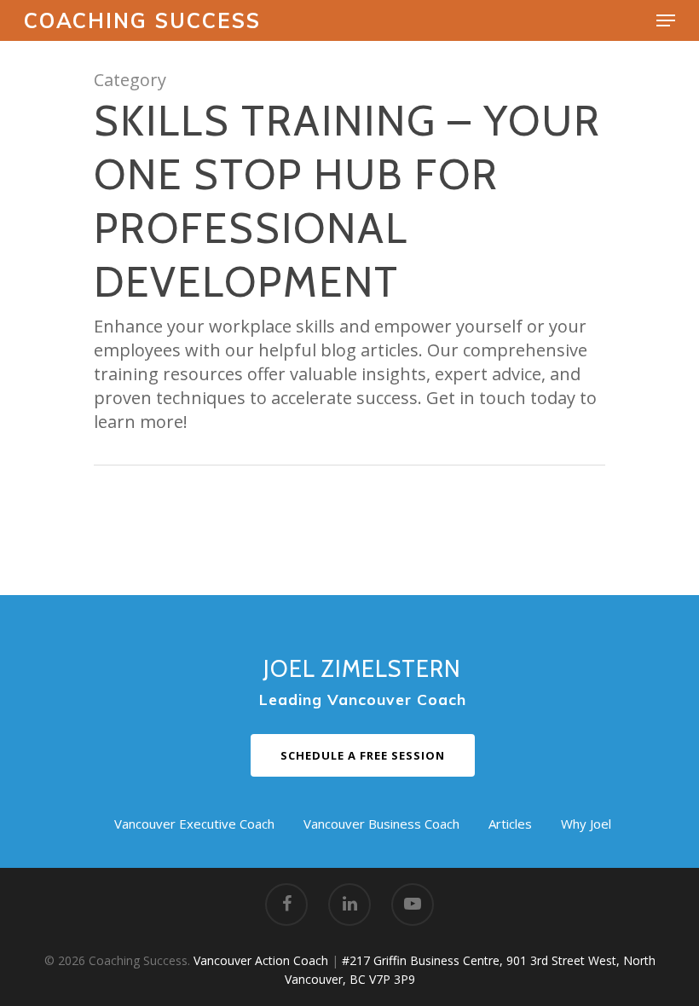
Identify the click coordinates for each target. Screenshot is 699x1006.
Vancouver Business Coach (381, 823)
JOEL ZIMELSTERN (362, 669)
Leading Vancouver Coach (362, 699)
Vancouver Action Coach (261, 960)
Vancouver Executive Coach (194, 823)
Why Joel (586, 823)
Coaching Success (142, 20)
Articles (510, 823)
